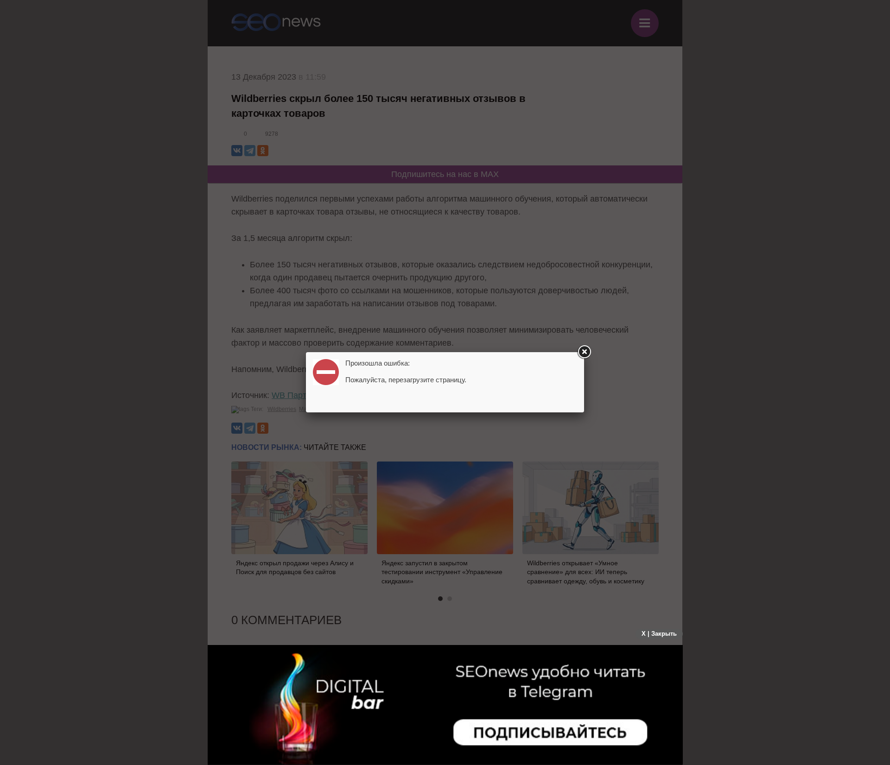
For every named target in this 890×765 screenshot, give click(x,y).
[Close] (584, 352)
